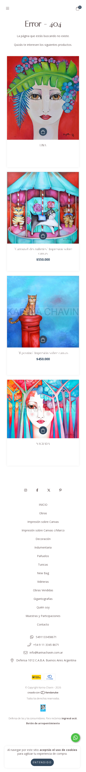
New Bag (43, 573)
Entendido (42, 762)
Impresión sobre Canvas (43, 522)
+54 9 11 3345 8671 (46, 645)
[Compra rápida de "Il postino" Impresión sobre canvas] (43, 340)
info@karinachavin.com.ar (46, 652)
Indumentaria (43, 547)
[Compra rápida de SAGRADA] (43, 430)
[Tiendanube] (43, 693)
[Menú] (8, 8)
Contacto (43, 624)
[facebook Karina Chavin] (37, 490)
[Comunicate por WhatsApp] (75, 737)
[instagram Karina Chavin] (25, 490)
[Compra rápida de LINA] (43, 132)
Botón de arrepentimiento (43, 723)
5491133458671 (46, 637)
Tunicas (43, 564)
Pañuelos (43, 556)
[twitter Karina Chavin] (48, 490)
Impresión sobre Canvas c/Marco (43, 530)
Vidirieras (43, 582)
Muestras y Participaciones (43, 616)
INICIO (43, 505)
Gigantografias (43, 599)
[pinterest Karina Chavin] (60, 490)
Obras (43, 513)
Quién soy (43, 607)
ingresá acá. (69, 718)
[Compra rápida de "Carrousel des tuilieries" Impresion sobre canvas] (43, 236)
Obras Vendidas (43, 590)
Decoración (43, 539)
